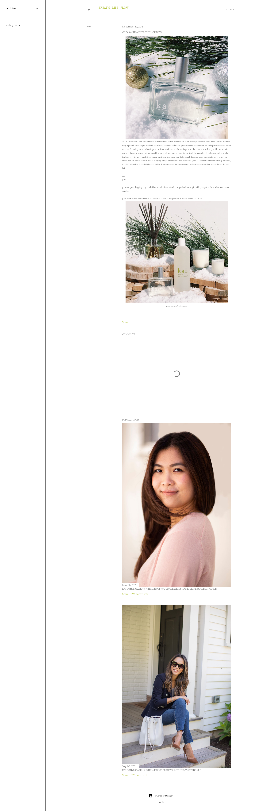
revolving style (182, 306)
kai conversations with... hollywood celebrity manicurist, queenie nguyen (169, 588)
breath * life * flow (113, 7)
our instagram (143, 198)
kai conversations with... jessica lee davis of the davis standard (161, 770)
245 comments (139, 594)
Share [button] (89, 26)
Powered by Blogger (163, 796)
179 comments (139, 775)
